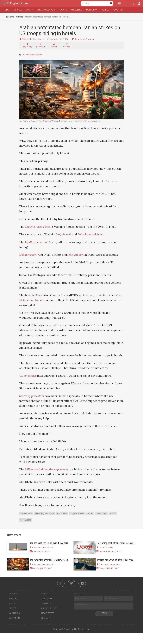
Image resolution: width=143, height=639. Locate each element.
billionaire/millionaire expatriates (46, 469)
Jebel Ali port (76, 254)
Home (6, 10)
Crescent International (33, 39)
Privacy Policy (49, 608)
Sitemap (45, 618)
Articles (17, 10)
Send (104, 613)
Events (63, 10)
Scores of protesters (31, 396)
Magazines (76, 10)
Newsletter (47, 613)
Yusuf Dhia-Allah (106, 547)
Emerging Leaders (46, 10)
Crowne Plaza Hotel (37, 226)
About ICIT (118, 10)
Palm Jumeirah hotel (90, 234)
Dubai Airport (28, 254)
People (105, 10)
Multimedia (91, 10)
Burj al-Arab (63, 234)
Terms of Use (48, 603)
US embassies (27, 375)
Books (29, 10)
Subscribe (46, 598)
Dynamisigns (84, 629)
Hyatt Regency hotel (37, 242)
